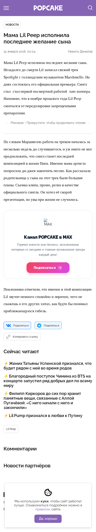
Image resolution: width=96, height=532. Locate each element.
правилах (42, 509)
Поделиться (21, 325)
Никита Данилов (80, 51)
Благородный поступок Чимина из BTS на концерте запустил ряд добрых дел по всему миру (48, 381)
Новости (12, 24)
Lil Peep (11, 429)
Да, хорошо (48, 519)
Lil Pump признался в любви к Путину (45, 415)
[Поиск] (90, 8)
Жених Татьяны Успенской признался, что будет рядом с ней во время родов (48, 365)
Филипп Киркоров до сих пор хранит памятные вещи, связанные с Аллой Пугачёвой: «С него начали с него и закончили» (42, 400)
